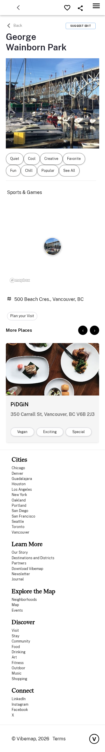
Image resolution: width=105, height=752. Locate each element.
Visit (15, 631)
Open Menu (96, 5)
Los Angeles (22, 490)
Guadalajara (22, 479)
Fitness (18, 663)
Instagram (20, 704)
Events (17, 610)
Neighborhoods (24, 600)
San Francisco (23, 516)
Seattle (18, 522)
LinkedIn (19, 699)
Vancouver (20, 532)
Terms (59, 739)
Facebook (20, 710)
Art (14, 657)
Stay (15, 636)
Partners (19, 563)
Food (16, 647)
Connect (23, 690)
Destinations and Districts (33, 558)
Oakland (19, 500)
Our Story (20, 552)
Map (15, 605)
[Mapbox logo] (20, 280)
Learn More (27, 544)
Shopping (19, 679)
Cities (19, 459)
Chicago (18, 468)
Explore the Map (33, 591)
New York (19, 495)
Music (17, 673)
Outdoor (18, 668)
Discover (23, 622)
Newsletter (21, 574)
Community (21, 641)
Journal (18, 579)
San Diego (20, 511)
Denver (17, 474)
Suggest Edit (80, 25)
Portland (19, 506)
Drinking (18, 652)
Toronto (18, 527)
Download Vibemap (27, 569)
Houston (19, 484)
